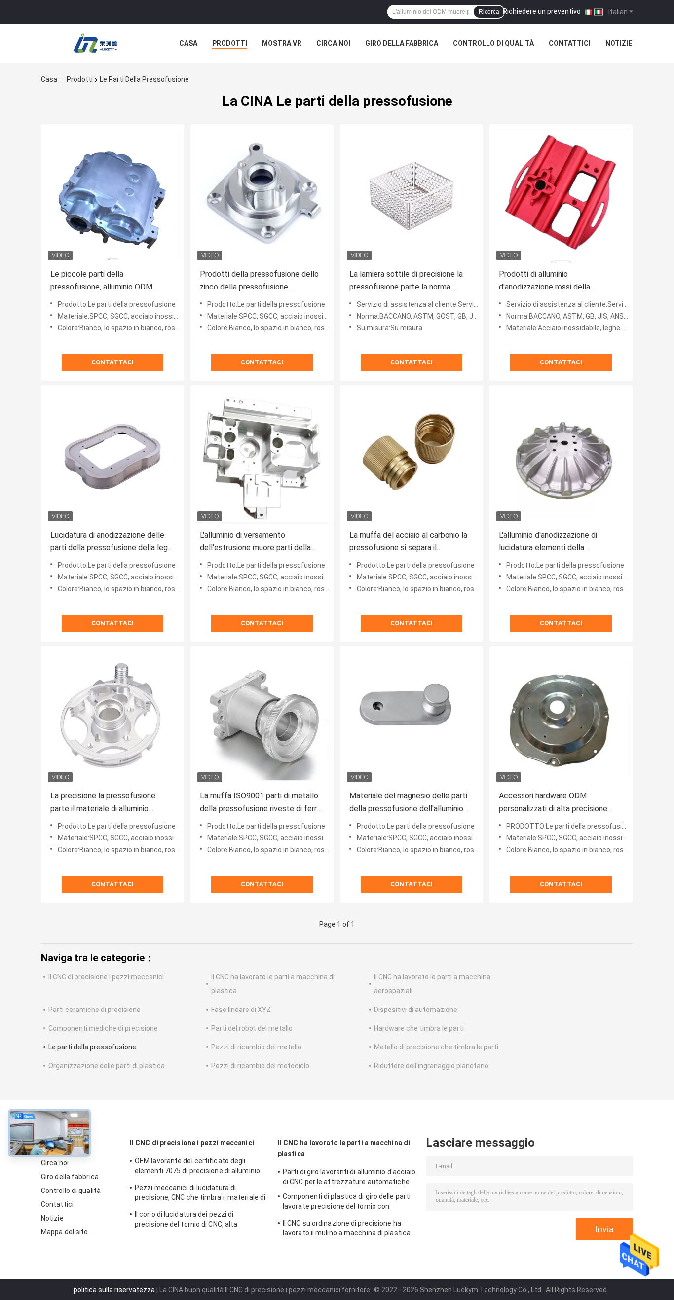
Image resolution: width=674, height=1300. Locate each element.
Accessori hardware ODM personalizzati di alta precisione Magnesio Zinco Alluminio (553, 803)
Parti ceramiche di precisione (94, 1009)
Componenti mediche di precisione (103, 1028)
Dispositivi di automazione (415, 1009)
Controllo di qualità (493, 43)
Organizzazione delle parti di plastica (106, 1066)
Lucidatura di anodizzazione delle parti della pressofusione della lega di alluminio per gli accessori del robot (111, 542)
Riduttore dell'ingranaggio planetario (431, 1066)
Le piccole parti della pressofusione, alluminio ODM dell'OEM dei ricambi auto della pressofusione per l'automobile (103, 281)
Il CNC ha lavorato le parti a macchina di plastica (344, 1148)
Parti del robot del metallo (252, 1028)
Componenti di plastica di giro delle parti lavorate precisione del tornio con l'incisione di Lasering (347, 1202)
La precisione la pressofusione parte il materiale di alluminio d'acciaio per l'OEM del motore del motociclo (109, 803)
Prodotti (229, 43)
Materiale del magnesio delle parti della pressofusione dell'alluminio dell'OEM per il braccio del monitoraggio (408, 803)
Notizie (618, 43)
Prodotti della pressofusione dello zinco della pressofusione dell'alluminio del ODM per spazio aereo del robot (259, 281)
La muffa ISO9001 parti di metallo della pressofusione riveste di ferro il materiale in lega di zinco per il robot (260, 803)
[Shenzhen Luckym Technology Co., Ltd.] (95, 43)
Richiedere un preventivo (542, 11)
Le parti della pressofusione (92, 1047)
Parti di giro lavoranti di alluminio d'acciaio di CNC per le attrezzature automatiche (349, 1177)
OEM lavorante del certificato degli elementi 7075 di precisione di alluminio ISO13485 (197, 1167)
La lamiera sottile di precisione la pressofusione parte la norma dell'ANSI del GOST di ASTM (406, 281)
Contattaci (112, 362)
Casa (188, 43)
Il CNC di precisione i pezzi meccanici (106, 977)
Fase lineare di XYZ (241, 1009)
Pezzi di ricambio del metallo (256, 1047)
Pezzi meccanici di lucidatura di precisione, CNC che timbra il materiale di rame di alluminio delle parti (200, 1194)
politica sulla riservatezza (114, 1290)
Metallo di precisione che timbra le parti (436, 1047)
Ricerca (489, 11)
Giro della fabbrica (401, 43)
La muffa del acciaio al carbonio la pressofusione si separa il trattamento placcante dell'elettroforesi (408, 542)
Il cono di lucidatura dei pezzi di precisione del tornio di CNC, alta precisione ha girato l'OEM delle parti (193, 1220)
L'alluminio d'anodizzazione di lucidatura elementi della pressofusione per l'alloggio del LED (561, 542)
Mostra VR (281, 43)
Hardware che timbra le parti (419, 1028)
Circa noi (333, 43)
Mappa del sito (64, 1232)
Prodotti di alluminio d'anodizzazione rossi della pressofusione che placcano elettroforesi (548, 281)
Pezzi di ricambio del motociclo (260, 1066)
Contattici (570, 43)
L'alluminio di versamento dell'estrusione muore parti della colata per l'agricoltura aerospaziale (261, 542)
